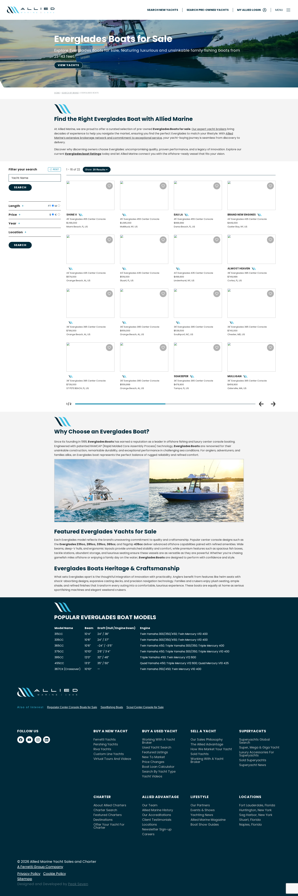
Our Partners (200, 805)
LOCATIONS (250, 796)
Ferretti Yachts (104, 739)
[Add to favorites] (109, 185)
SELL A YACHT (203, 731)
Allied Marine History (157, 810)
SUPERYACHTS (252, 731)
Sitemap (24, 878)
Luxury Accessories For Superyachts (256, 753)
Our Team (149, 805)
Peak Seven (78, 884)
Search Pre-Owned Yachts (208, 10)
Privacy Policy (28, 873)
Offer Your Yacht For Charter (109, 826)
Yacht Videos (152, 776)
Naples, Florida (250, 824)
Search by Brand (70, 92)
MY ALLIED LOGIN (249, 10)
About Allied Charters (109, 805)
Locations (149, 824)
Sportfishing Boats (112, 707)
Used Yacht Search (156, 747)
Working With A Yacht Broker (158, 741)
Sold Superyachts (252, 760)
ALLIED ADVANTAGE (160, 796)
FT (49, 206)
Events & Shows (203, 810)
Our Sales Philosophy (207, 739)
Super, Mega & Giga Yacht (259, 747)
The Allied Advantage (207, 744)
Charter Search (105, 810)
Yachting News (202, 815)
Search (20, 187)
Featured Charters (107, 815)
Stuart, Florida (250, 820)
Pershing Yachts (105, 744)
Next (273, 404)
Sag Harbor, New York (255, 815)
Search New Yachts (162, 10)
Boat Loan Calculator (158, 766)
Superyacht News (252, 765)
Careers (148, 834)
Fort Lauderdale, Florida (257, 805)
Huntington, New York (255, 810)
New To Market (153, 757)
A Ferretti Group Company (40, 866)
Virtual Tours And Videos (112, 759)
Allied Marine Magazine (208, 820)
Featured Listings (155, 752)
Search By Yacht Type (159, 771)
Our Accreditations (156, 815)
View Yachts (68, 65)
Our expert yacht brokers (209, 129)
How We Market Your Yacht (211, 749)
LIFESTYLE (200, 796)
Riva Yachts (102, 749)
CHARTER (102, 796)
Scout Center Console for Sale (145, 707)
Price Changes (153, 762)
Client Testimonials (156, 820)
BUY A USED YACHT (159, 731)
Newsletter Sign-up (157, 829)
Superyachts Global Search (254, 741)
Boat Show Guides (205, 824)
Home (57, 92)
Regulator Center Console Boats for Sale (72, 707)
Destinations (103, 820)
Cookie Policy (54, 873)
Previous (261, 404)
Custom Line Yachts (108, 754)
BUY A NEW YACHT (110, 731)
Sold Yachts (200, 754)
